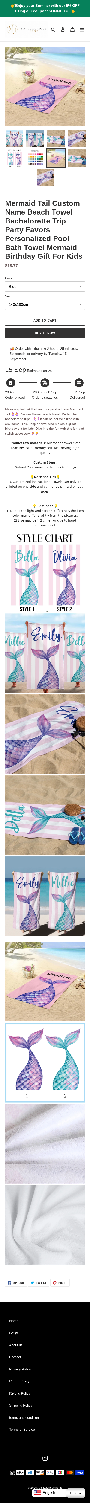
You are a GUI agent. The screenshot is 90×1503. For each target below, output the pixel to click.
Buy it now (45, 333)
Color (8, 278)
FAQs (13, 1333)
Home (13, 1321)
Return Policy (19, 1381)
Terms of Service (22, 1429)
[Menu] (82, 29)
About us (16, 1345)
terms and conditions (25, 1417)
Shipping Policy (20, 1405)
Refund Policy (19, 1393)
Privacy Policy (20, 1369)
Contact (15, 1357)
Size (8, 296)
